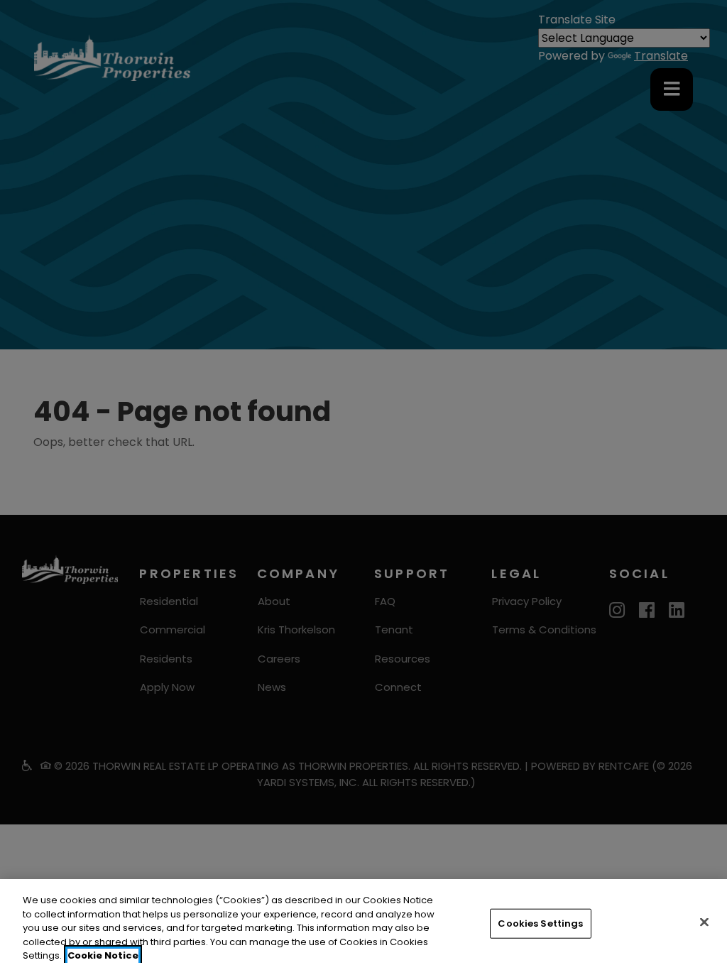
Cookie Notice (102, 955)
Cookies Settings (540, 923)
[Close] (704, 922)
